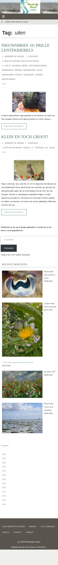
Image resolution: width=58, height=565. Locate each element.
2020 (4, 471)
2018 (4, 480)
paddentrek (29, 67)
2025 (4, 451)
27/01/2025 (33, 56)
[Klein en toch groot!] (29, 162)
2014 (4, 496)
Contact (17, 524)
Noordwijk (7, 67)
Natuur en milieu (30, 60)
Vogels (18, 71)
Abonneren (8, 240)
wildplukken (8, 75)
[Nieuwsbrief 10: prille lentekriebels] (29, 96)
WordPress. (42, 539)
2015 (4, 492)
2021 (4, 467)
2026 (4, 446)
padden (18, 67)
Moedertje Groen (14, 56)
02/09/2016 (33, 137)
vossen (38, 71)
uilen (39, 67)
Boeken (32, 519)
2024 (4, 455)
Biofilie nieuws (12, 60)
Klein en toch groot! (24, 131)
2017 (4, 484)
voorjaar (28, 71)
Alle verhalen (48, 519)
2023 (4, 459)
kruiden (16, 64)
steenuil (39, 141)
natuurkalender (38, 64)
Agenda (29, 524)
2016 (4, 488)
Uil (46, 141)
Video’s (5, 524)
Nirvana (32, 539)
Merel (25, 64)
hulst (8, 64)
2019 (4, 476)
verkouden (8, 71)
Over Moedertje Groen (13, 519)
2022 (4, 463)
